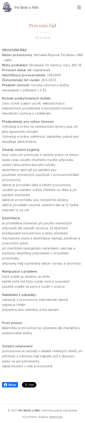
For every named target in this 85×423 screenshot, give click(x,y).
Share (12, 384)
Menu (79, 7)
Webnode (56, 417)
